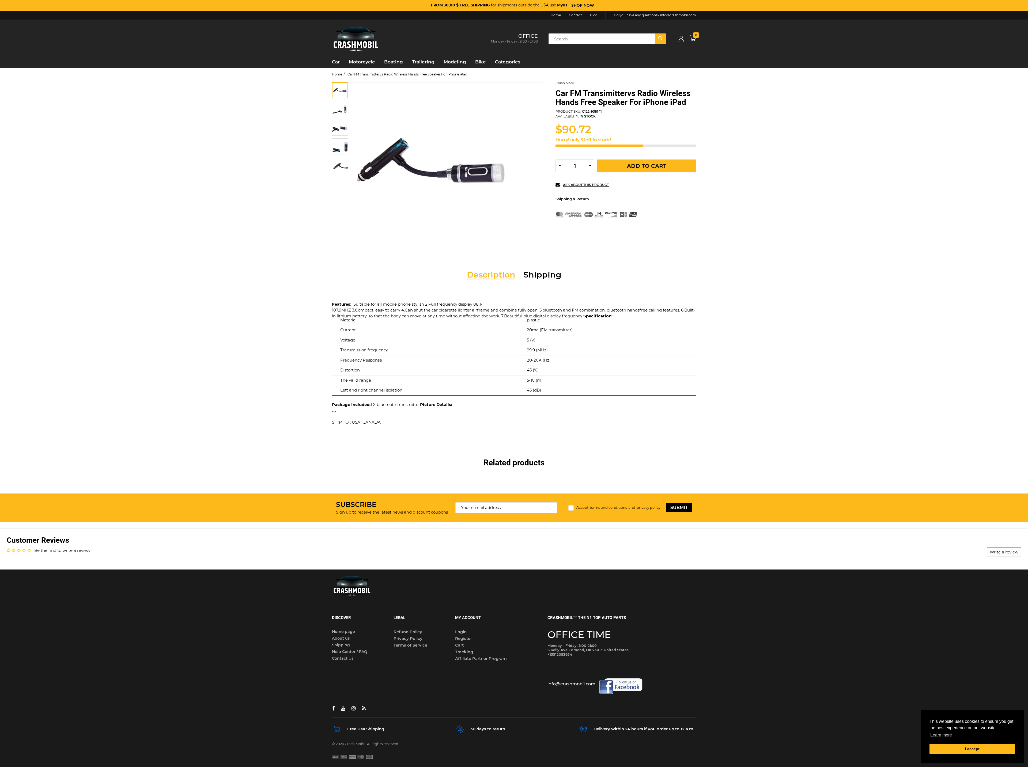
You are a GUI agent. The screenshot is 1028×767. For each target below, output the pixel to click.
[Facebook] (333, 708)
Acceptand (618, 507)
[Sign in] (681, 39)
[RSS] (364, 708)
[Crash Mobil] (356, 38)
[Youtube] (343, 708)
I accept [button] (972, 749)
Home (337, 74)
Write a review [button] (1004, 552)
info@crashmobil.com (678, 15)
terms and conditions (608, 507)
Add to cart (646, 166)
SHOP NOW (582, 5)
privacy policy (648, 507)
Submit (679, 507)
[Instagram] (354, 708)
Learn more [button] (941, 735)
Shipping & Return (572, 199)
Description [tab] (491, 275)
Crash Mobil (565, 83)
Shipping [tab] (542, 275)
